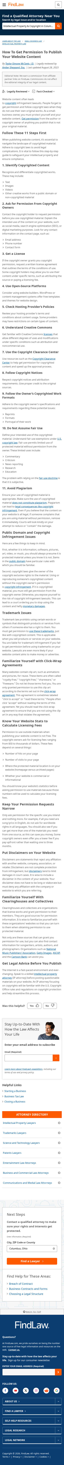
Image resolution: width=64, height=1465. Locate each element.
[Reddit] (46, 1390)
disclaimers (35, 871)
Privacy (16, 1456)
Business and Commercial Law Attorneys (26, 1172)
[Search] (58, 4)
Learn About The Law (11, 41)
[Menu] (4, 5)
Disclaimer (29, 1456)
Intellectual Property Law (14, 44)
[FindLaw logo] (17, 4)
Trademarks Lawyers (14, 1133)
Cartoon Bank (19, 956)
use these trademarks (41, 631)
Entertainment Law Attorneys (19, 1162)
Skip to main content (32, 3)
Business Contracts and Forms (28, 1289)
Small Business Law (33, 41)
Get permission (30, 118)
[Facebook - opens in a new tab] (5, 1390)
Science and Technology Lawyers (21, 1143)
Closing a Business (14, 1101)
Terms (5, 1456)
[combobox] (32, 1248)
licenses (48, 334)
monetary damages (34, 606)
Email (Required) (13, 1052)
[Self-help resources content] (58, 1420)
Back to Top (33, 1311)
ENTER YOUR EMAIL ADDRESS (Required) (23, 1366)
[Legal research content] (58, 1430)
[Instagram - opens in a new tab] (36, 1390)
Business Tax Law (14, 1096)
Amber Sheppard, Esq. (13, 67)
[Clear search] (53, 1248)
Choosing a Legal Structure (26, 1294)
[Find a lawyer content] (58, 1411)
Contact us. (14, 1349)
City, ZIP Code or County (21, 1242)
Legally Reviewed (17, 91)
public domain (17, 561)
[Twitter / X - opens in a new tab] (26, 1390)
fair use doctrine (48, 478)
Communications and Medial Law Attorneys (27, 1182)
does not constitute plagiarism (29, 502)
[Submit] (56, 1058)
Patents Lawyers (12, 1153)
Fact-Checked (44, 91)
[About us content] (58, 1401)
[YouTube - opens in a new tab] (15, 1390)
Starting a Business (15, 1091)
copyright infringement (18, 587)
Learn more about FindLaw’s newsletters (23, 1069)
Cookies (43, 1456)
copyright (10, 103)
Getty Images (44, 953)
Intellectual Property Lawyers (19, 1123)
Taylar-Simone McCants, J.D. (19, 63)
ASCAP (56, 953)
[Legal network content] (58, 1440)
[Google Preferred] (57, 1390)
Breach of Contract (21, 1283)
